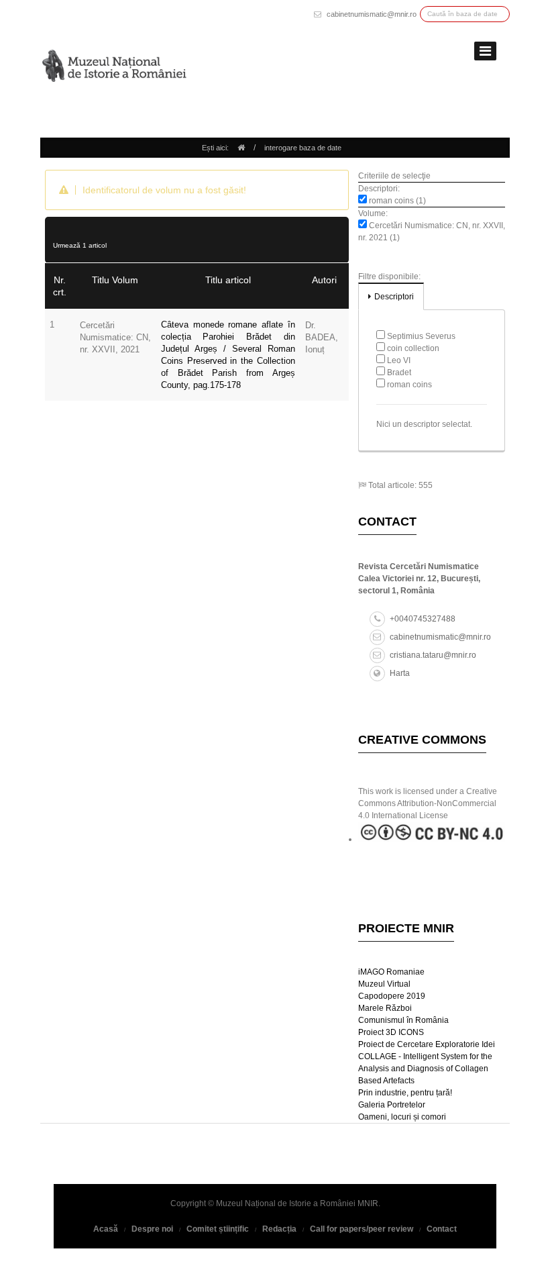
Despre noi (152, 1229)
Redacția (279, 1229)
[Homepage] (241, 147)
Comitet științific (217, 1229)
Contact (442, 1229)
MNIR (368, 1203)
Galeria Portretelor (391, 1105)
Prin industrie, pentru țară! (405, 1092)
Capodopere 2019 (391, 996)
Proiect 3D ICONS (391, 1032)
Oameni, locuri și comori (402, 1117)
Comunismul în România (403, 1020)
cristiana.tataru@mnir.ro (433, 655)
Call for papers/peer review (361, 1229)
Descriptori (394, 296)
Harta (400, 673)
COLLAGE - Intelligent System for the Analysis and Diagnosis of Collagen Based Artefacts (425, 1068)
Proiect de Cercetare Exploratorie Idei (426, 1044)
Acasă (105, 1229)
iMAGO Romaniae (391, 972)
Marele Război (385, 1008)
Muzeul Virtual (384, 984)
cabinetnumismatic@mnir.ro (372, 14)
